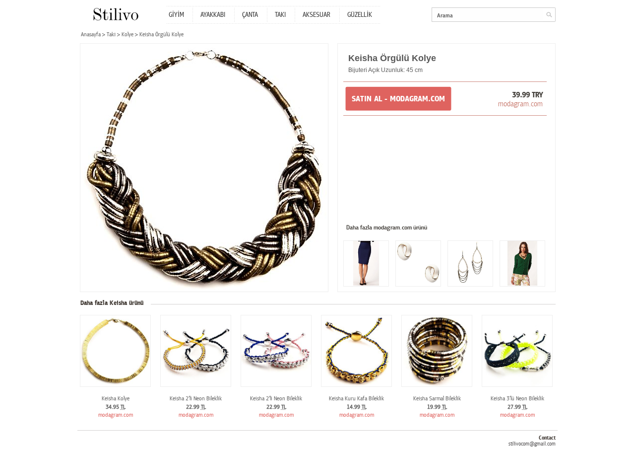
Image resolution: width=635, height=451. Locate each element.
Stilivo (115, 14)
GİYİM (176, 15)
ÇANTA (250, 15)
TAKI (280, 15)
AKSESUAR (316, 15)
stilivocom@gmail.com (532, 444)
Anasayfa (91, 34)
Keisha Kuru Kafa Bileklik (356, 398)
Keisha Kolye (115, 398)
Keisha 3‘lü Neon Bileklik (517, 398)
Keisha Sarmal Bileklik (437, 398)
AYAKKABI (212, 15)
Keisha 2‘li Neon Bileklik (196, 398)
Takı (111, 34)
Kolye (127, 34)
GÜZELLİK (359, 15)
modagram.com (520, 103)
